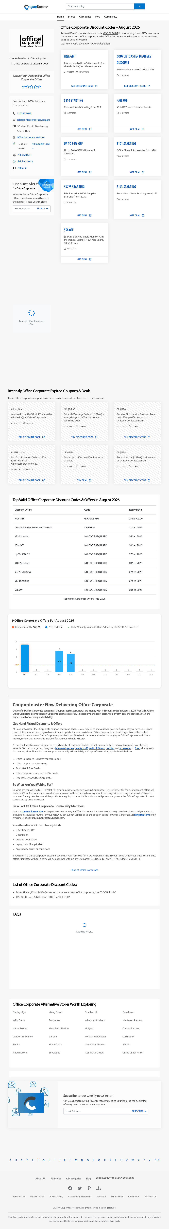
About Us (40, 1178)
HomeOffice (55, 1044)
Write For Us (150, 1197)
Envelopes (54, 1052)
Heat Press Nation (59, 1028)
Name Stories (20, 1028)
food (137, 748)
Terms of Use (19, 1197)
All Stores (56, 1178)
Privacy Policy (37, 1197)
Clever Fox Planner (95, 1044)
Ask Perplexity (25, 161)
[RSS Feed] (98, 1189)
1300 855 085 (24, 113)
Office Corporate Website (31, 137)
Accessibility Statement (79, 1197)
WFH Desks (19, 1020)
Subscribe (138, 1111)
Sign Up (41, 209)
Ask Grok (22, 168)
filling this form (142, 815)
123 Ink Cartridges (94, 1052)
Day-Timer (128, 1012)
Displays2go (19, 1012)
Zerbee (53, 1036)
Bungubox (54, 1020)
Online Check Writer (132, 1052)
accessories (125, 748)
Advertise (101, 1197)
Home (60, 17)
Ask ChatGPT (25, 155)
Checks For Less (130, 1028)
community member (33, 812)
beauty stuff (81, 748)
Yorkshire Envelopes (95, 1036)
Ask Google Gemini (41, 146)
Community (110, 17)
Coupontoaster (17, 58)
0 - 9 (157, 1160)
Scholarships (117, 1197)
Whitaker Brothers (95, 1020)
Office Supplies (38, 58)
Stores (71, 17)
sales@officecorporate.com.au (33, 120)
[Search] (139, 6)
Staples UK (91, 1012)
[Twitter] (80, 1189)
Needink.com (20, 1052)
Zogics (16, 1044)
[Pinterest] (89, 1189)
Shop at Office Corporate (84, 870)
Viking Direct (56, 1012)
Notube (112, 1208)
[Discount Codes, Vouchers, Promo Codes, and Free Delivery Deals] (36, 7)
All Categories (73, 1178)
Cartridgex (128, 1036)
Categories (85, 17)
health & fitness (97, 748)
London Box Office (23, 1036)
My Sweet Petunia (132, 1020)
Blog (97, 17)
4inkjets (89, 1028)
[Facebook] (70, 1189)
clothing (110, 748)
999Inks (126, 1044)
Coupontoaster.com (70, 1208)
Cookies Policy (56, 1197)
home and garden (64, 748)
